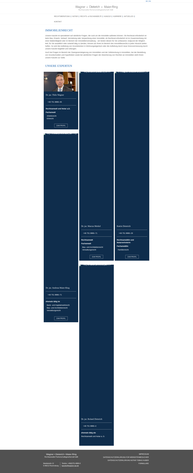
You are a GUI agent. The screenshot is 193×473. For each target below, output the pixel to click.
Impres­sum (144, 454)
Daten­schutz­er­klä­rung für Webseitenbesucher (126, 457)
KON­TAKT (58, 22)
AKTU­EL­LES (128, 16)
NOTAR (75, 16)
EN (150, 1)
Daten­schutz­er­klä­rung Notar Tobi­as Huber (128, 460)
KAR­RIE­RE (117, 16)
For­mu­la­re (144, 463)
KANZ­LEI (107, 16)
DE (147, 1)
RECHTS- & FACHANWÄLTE (91, 16)
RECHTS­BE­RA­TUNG (62, 16)
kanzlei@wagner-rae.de (70, 466)
